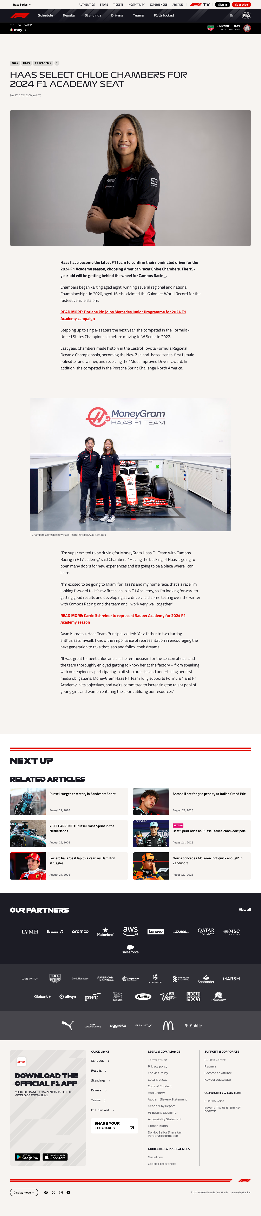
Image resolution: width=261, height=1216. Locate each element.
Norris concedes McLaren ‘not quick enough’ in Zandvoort (207, 861)
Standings (93, 15)
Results (69, 15)
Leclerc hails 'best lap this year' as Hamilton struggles (82, 861)
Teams (138, 15)
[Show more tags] (56, 63)
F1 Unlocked (164, 15)
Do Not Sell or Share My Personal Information (165, 1134)
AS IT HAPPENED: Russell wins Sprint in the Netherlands (82, 828)
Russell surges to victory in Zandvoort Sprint (83, 793)
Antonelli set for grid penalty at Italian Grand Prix (209, 793)
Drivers (117, 15)
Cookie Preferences (162, 1164)
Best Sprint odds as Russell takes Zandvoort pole (209, 831)
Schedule (45, 15)
